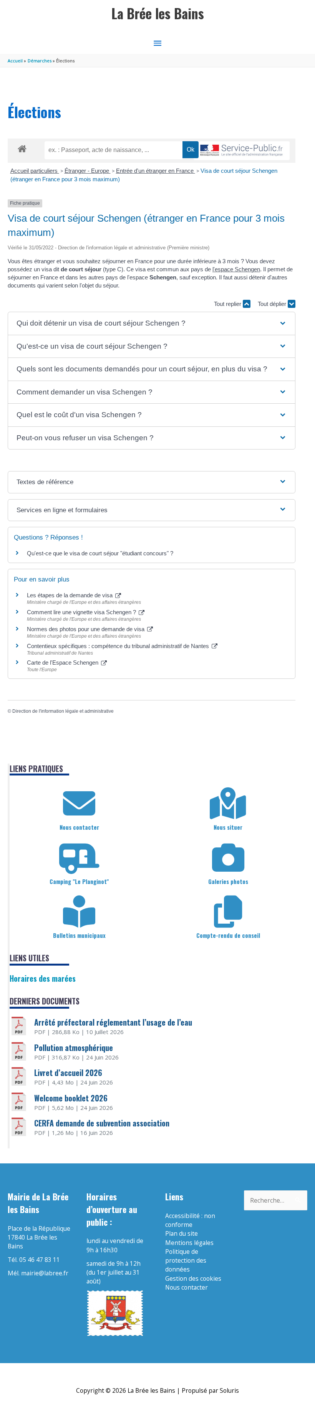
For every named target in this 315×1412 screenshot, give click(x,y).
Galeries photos (228, 881)
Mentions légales (189, 1242)
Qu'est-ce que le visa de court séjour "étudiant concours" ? (100, 553)
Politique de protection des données (185, 1260)
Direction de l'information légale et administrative (63, 711)
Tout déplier (273, 304)
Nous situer (228, 827)
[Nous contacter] (79, 803)
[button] (151, 323)
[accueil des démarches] (22, 147)
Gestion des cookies (193, 1278)
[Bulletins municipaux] (79, 912)
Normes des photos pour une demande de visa (86, 629)
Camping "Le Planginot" (79, 881)
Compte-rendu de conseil (228, 935)
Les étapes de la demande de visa (70, 595)
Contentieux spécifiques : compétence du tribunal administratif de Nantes (119, 646)
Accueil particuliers (34, 170)
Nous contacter (79, 827)
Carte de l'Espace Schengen (63, 662)
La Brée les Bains (157, 13)
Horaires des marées (43, 978)
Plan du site (181, 1233)
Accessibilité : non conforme (190, 1220)
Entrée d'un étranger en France (155, 170)
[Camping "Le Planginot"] (79, 858)
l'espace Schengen (236, 269)
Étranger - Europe (88, 170)
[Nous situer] (228, 803)
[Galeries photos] (228, 858)
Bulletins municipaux (79, 935)
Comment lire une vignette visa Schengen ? (82, 612)
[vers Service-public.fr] (242, 150)
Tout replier (228, 304)
